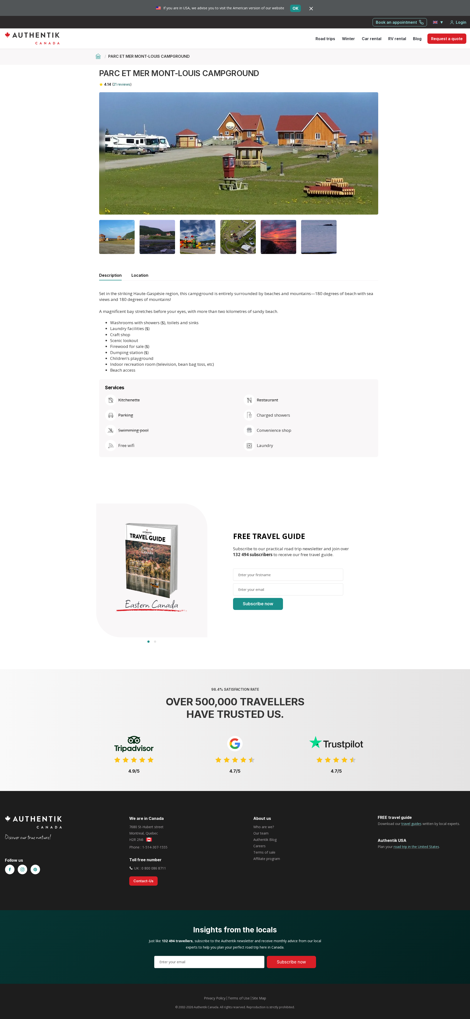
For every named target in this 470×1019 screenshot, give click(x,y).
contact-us (143, 881)
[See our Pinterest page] (35, 870)
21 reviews (121, 84)
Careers (259, 846)
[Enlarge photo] (238, 153)
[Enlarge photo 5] (238, 237)
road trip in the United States (416, 846)
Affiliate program (266, 858)
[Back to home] (98, 56)
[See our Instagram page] (22, 870)
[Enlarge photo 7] (319, 237)
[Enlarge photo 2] (117, 237)
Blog (417, 38)
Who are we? (263, 826)
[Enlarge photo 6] (278, 237)
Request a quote (447, 38)
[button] (438, 22)
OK (295, 8)
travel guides (411, 823)
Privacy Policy (214, 998)
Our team (261, 833)
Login (461, 22)
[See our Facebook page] (10, 870)
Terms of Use (239, 998)
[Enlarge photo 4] (197, 237)
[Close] (311, 8)
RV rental (397, 38)
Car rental (371, 38)
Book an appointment (396, 22)
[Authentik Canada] (32, 38)
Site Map (259, 998)
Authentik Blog (265, 839)
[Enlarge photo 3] (157, 237)
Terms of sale (264, 852)
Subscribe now (258, 603)
